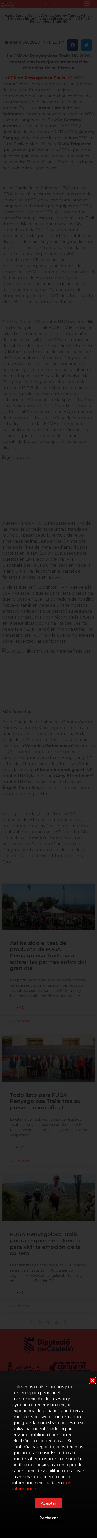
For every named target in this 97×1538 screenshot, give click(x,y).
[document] (48, 769)
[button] (92, 1380)
